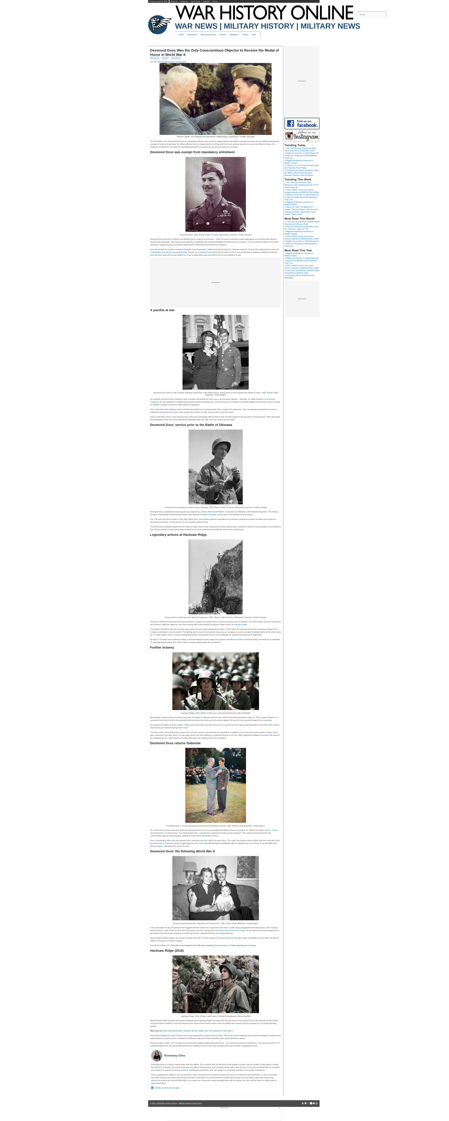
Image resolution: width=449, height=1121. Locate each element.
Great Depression (199, 249)
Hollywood (233, 35)
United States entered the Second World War (168, 252)
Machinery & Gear (208, 35)
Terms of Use (195, 1)
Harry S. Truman (271, 830)
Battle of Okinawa (209, 515)
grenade (268, 720)
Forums (245, 35)
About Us (174, 1)
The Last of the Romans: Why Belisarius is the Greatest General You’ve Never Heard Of (301, 184)
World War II (207, 836)
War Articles (192, 35)
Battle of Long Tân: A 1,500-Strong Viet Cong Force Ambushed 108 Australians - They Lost (301, 155)
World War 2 (176, 58)
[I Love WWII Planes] (314, 1103)
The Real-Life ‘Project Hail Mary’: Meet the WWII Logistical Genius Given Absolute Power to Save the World (301, 172)
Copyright (206, 1)
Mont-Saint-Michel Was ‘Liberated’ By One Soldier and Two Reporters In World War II (198, 1031)
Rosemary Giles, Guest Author (173, 62)
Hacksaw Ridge (240, 625)
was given (159, 846)
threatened (167, 412)
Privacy (215, 1)
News (181, 35)
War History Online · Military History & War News (182, 1104)
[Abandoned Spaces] (308, 1103)
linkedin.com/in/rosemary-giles (167, 1088)
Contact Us (184, 1)
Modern (165, 58)
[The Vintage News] (303, 1103)
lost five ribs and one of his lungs (231, 930)
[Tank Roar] (311, 1103)
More (254, 35)
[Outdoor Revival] (305, 1103)
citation (180, 725)
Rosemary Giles (174, 1055)
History (223, 35)
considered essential (206, 252)
